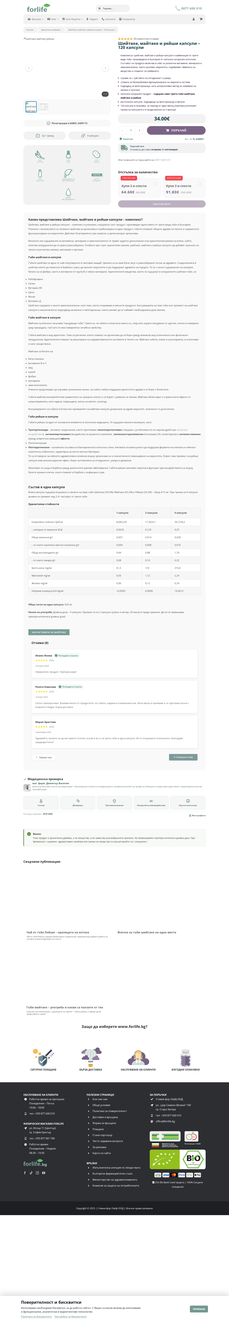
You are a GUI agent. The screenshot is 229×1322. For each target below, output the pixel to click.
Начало (29, 29)
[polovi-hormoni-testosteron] (160, 872)
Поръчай (178, 130)
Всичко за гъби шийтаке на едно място (147, 1110)
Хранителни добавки (51, 29)
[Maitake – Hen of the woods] (68, 1125)
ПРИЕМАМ (199, 1309)
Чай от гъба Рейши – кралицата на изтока (57, 1110)
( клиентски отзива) (146, 38)
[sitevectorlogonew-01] (38, 4)
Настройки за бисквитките (71, 1316)
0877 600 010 (162, 159)
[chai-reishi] (68, 872)
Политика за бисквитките (36, 1316)
